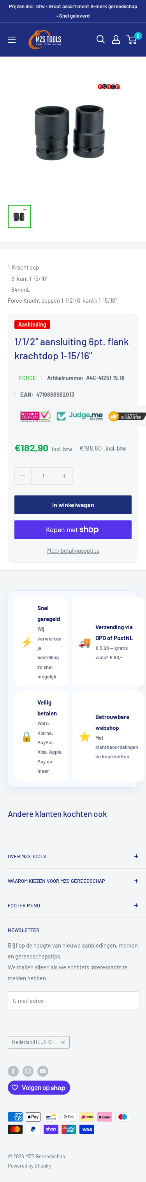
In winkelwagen (73, 504)
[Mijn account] (116, 39)
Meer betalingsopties (73, 550)
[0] (132, 39)
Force (27, 377)
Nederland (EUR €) (32, 1042)
